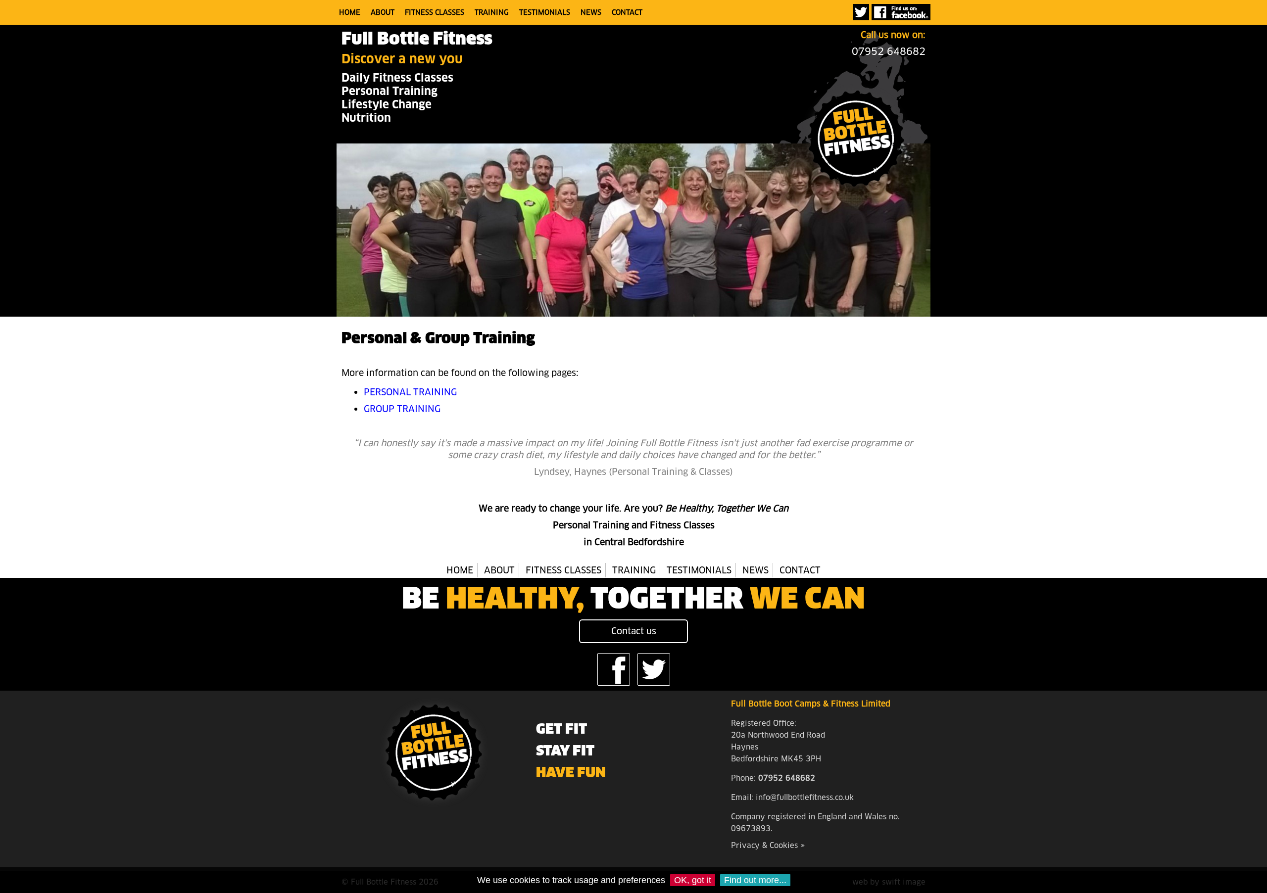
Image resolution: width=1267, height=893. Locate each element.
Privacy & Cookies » (768, 845)
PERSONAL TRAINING (410, 392)
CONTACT (627, 12)
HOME (349, 12)
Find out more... (755, 880)
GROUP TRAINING (402, 409)
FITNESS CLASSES (434, 12)
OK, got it (692, 880)
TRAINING (492, 12)
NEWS (591, 12)
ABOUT (382, 12)
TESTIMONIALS (544, 12)
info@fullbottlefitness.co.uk (805, 797)
